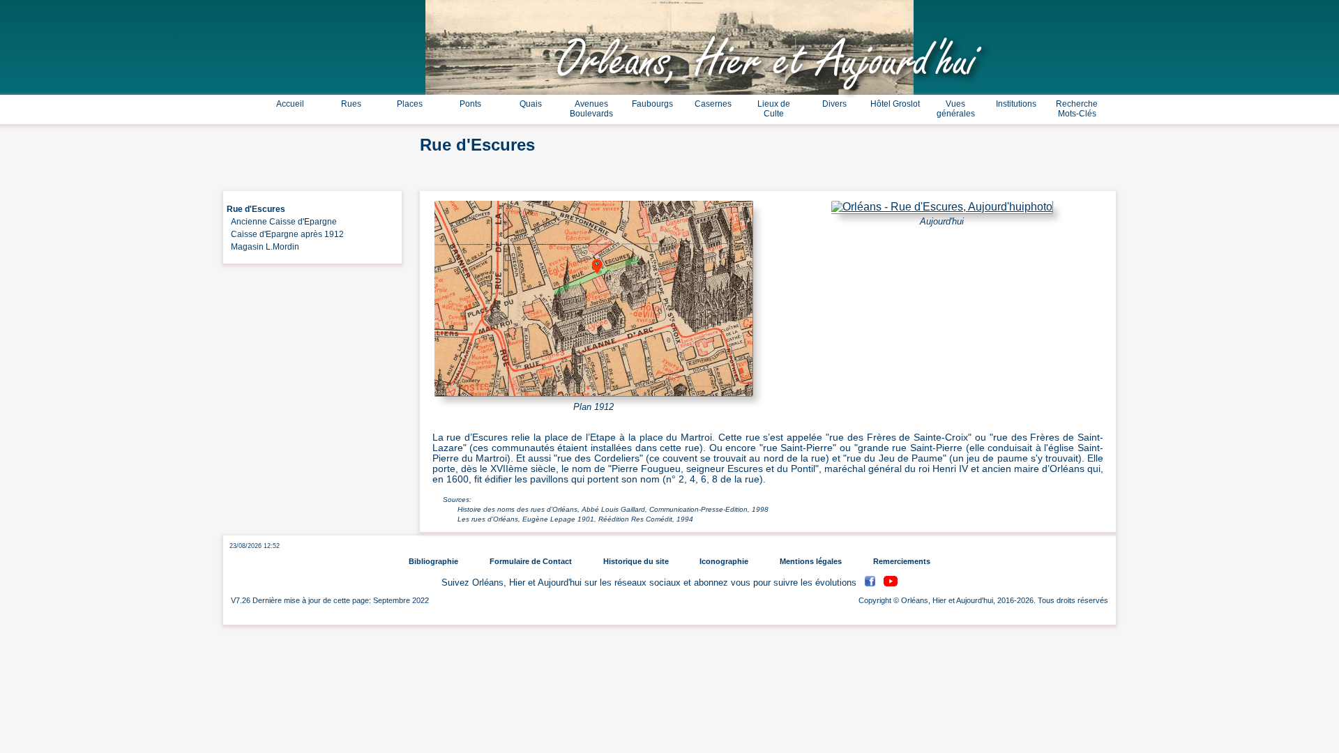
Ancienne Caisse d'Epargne (282, 222)
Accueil (290, 104)
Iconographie (723, 561)
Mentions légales (811, 561)
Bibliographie (433, 561)
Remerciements (901, 561)
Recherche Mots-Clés (1077, 109)
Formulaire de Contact (531, 561)
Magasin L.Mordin (263, 247)
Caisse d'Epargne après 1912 (285, 234)
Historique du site (636, 561)
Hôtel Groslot (895, 104)
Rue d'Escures (256, 209)
